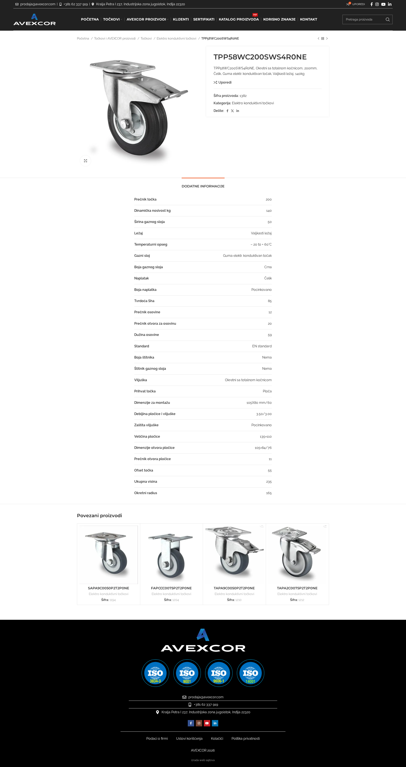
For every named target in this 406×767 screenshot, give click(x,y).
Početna (83, 38)
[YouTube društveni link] (383, 4)
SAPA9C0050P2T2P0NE (108, 588)
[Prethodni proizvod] (318, 38)
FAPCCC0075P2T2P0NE (171, 588)
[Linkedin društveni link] (390, 4)
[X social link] (232, 111)
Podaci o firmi (157, 739)
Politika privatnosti (246, 739)
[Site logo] (34, 19)
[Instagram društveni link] (377, 4)
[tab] (203, 184)
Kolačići (217, 739)
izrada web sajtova (203, 760)
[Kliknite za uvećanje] (85, 160)
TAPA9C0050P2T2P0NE (234, 588)
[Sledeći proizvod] (327, 38)
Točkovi (146, 38)
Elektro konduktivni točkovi (177, 38)
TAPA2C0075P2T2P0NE (297, 588)
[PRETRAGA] (388, 19)
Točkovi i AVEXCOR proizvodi (115, 38)
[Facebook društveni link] (371, 4)
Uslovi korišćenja (189, 739)
